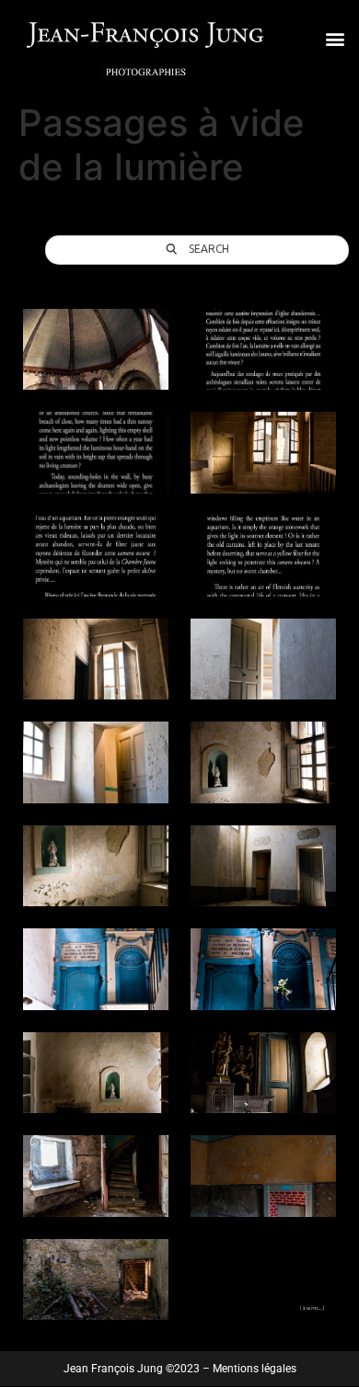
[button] (334, 38)
